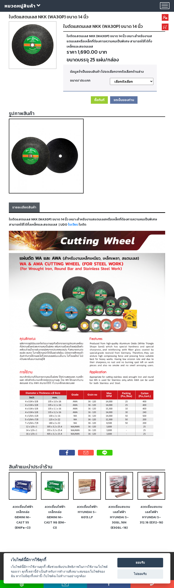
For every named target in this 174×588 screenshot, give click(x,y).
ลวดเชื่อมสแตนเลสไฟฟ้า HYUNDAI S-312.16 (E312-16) (119, 514)
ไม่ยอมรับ (140, 574)
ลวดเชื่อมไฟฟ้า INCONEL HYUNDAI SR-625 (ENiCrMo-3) (151, 517)
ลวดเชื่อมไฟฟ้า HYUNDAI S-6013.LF (55, 512)
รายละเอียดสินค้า (24, 207)
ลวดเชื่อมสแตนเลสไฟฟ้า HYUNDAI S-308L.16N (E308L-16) (87, 517)
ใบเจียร (73, 224)
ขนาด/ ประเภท (80, 80)
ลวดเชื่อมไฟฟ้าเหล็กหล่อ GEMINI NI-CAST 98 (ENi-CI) (23, 517)
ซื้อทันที (99, 99)
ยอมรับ (140, 562)
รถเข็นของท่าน (124, 99)
